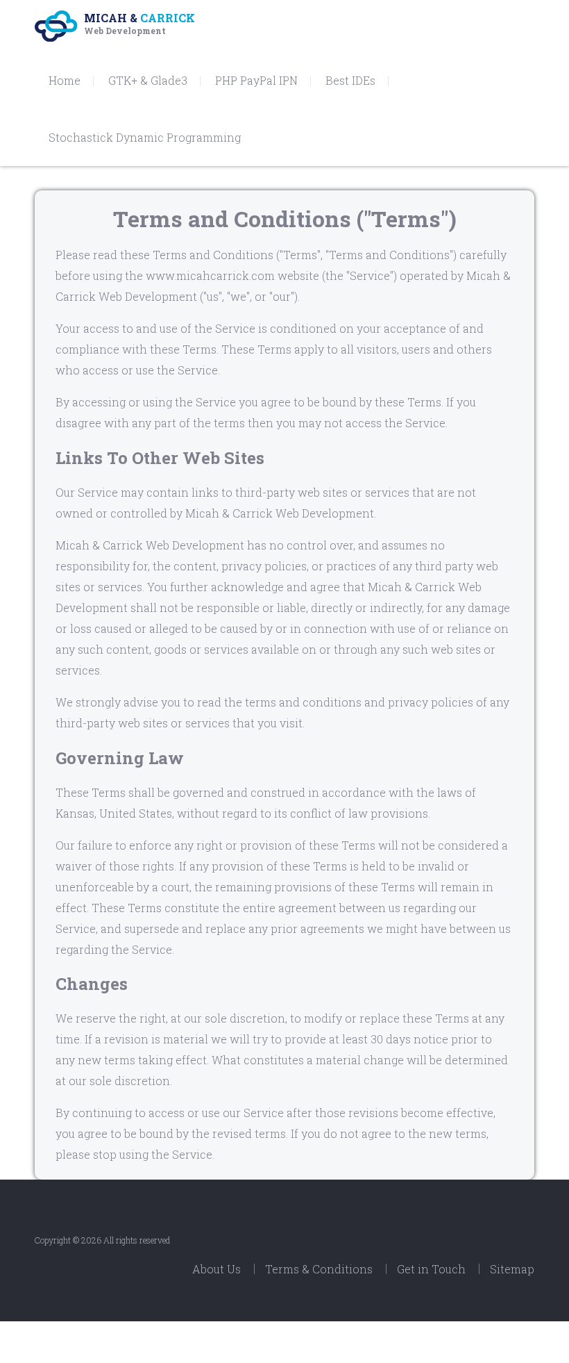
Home (64, 80)
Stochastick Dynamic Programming (145, 137)
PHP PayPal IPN (256, 80)
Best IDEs (350, 80)
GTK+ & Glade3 (147, 80)
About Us (216, 1269)
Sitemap (512, 1269)
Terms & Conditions (319, 1269)
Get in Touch (431, 1269)
